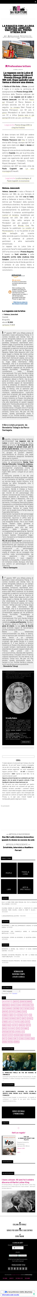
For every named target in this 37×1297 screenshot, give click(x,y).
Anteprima (16, 1008)
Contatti (11, 1278)
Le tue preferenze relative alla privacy (19, 1292)
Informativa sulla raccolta (10, 1295)
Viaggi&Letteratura (7, 1042)
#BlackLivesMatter (7, 1001)
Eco (15, 1015)
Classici (24, 1011)
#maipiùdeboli (6, 1005)
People (18, 1028)
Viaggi (32, 1038)
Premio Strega (29, 37)
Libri (22, 1021)
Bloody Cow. (23, 225)
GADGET (13, 774)
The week (27, 1038)
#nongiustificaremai (16, 1005)
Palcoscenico (11, 1028)
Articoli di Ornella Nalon (9, 37)
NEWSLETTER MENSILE (26, 767)
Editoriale (17, 37)
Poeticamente (25, 1028)
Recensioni (27, 1035)
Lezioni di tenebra (10, 215)
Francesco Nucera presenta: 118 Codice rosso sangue (19, 960)
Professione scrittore (8, 1031)
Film (30, 1015)
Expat (26, 1015)
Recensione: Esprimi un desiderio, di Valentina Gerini (19, 937)
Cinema (18, 1011)
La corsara (15, 107)
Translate (14, 993)
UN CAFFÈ (22, 771)
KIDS (10, 1021)
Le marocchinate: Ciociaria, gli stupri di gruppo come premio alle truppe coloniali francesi (19, 1093)
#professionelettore (26, 36)
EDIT (18, 38)
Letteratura (16, 1021)
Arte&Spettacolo (29, 1008)
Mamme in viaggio (7, 1025)
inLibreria (16, 1042)
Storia (21, 1038)
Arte (22, 1008)
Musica (4, 1028)
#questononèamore (7, 1008)
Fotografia (5, 1018)
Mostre (28, 1025)
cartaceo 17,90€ (8, 325)
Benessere (5, 1011)
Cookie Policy (23, 1255)
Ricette (4, 1038)
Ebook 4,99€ (21, 1148)
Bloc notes (12, 1011)
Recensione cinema (18, 1035)
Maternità (15, 1025)
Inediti (23, 1018)
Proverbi (18, 1031)
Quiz (23, 1031)
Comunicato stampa (7, 1015)
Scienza (10, 1038)
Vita (23, 140)
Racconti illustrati (7, 1035)
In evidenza (22, 37)
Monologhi (22, 1025)
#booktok (16, 1001)
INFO (18, 1152)
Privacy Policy (14, 1255)
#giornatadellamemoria (25, 1001)
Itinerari (5, 1021)
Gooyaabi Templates (16, 1274)
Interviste (29, 1018)
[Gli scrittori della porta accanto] (18, 10)
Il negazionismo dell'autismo (10, 916)
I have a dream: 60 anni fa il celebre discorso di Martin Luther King (18, 1181)
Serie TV (16, 1038)
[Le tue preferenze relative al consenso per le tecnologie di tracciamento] (34, 1294)
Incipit (18, 1018)
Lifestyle (27, 1021)
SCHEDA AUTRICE (26, 741)
